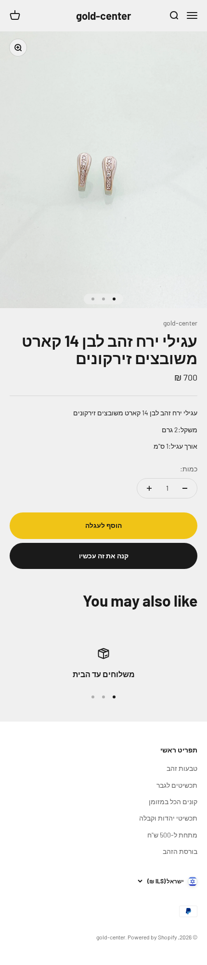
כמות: (188, 469)
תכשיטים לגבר (176, 785)
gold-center (180, 323)
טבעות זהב (182, 768)
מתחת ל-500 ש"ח (172, 835)
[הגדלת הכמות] (149, 488)
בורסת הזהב (180, 851)
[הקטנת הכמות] (185, 488)
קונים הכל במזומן (173, 801)
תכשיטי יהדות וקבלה (168, 818)
